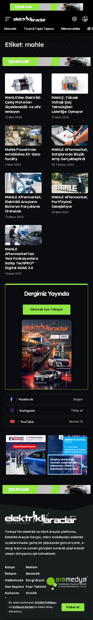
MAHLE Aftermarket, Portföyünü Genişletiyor (70, 202)
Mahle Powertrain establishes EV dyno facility (22, 154)
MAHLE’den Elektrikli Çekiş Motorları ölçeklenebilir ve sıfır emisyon (23, 104)
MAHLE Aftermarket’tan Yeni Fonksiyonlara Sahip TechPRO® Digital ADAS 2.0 (21, 258)
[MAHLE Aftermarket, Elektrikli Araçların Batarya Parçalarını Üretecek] (23, 183)
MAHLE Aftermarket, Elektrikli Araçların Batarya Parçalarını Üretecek (23, 204)
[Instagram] (46, 410)
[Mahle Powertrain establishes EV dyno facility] (23, 135)
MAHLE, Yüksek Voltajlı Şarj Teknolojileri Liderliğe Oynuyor (67, 104)
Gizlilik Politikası (45, 602)
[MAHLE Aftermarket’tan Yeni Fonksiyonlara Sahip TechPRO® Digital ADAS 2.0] (23, 235)
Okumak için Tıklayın (46, 309)
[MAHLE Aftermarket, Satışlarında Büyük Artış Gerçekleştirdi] (70, 135)
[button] (73, 607)
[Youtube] (46, 422)
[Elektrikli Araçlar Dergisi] (29, 19)
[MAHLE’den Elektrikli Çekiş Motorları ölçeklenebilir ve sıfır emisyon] (23, 83)
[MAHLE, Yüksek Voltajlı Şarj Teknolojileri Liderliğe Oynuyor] (70, 83)
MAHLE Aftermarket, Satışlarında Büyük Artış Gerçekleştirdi (70, 154)
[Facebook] (46, 399)
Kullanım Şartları (23, 607)
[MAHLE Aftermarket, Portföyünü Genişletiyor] (70, 183)
